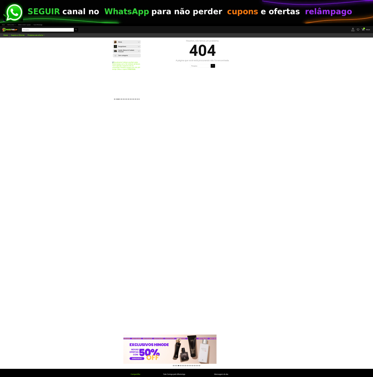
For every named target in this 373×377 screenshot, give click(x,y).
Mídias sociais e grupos (24, 24)
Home (5, 35)
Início (3, 24)
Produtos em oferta (35, 35)
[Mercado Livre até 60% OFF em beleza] (220, 349)
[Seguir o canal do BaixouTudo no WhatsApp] (186, 11)
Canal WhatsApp (37, 24)
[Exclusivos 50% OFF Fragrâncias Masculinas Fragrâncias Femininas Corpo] (170, 349)
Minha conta (10, 24)
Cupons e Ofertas (18, 35)
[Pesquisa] (76, 30)
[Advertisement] (186, 321)
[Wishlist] (358, 30)
